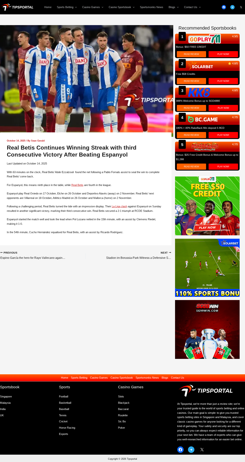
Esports (63, 433)
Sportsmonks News (147, 377)
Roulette (123, 415)
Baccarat (123, 409)
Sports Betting (79, 377)
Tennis (63, 415)
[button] (75, 7)
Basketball (65, 402)
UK (2, 415)
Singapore (6, 396)
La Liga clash (119, 206)
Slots (121, 396)
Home (64, 377)
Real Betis (77, 185)
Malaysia (5, 402)
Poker (121, 427)
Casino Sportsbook (121, 377)
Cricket (63, 421)
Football (63, 396)
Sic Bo (122, 421)
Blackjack (123, 402)
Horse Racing (67, 427)
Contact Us (177, 377)
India (3, 409)
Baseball (64, 409)
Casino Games (99, 377)
